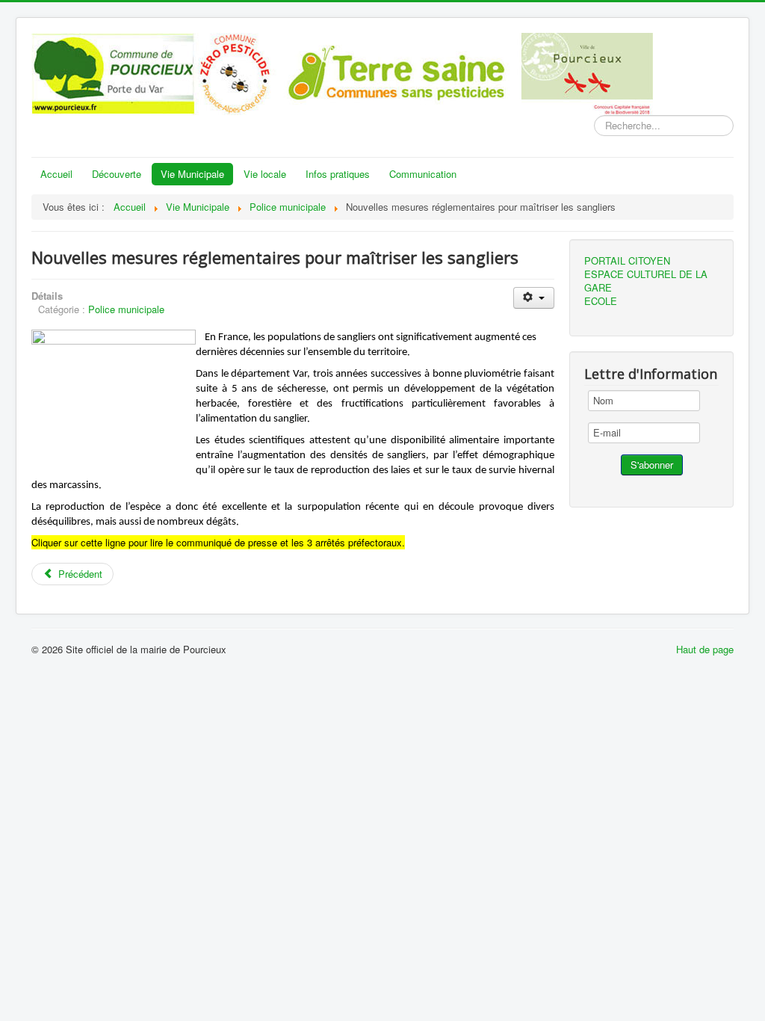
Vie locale (265, 174)
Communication (422, 174)
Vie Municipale (192, 174)
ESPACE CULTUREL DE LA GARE (645, 281)
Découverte (116, 174)
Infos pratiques (338, 174)
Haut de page (705, 649)
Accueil (56, 174)
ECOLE (600, 301)
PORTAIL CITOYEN (627, 261)
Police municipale (126, 309)
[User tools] (533, 298)
